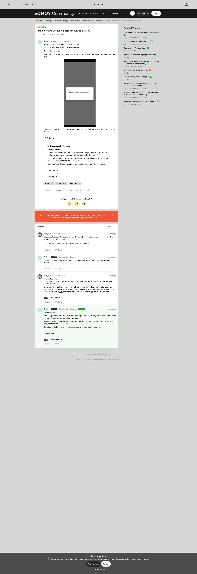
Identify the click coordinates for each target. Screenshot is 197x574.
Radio (34, 4)
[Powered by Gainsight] (98, 355)
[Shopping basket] (186, 4)
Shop (9, 4)
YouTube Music (61, 183)
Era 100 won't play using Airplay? (137, 77)
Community (39, 20)
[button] (143, 13)
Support (25, 4)
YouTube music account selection (137, 41)
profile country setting (58, 239)
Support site (113, 13)
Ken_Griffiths (48, 233)
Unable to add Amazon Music (135, 48)
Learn (17, 4)
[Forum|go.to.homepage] (54, 13)
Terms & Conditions (83, 360)
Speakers (127, 57)
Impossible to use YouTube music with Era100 (141, 32)
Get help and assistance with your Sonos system (62, 20)
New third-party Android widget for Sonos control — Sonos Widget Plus (140, 84)
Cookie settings (97, 360)
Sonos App (49, 183)
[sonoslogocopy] (98, 4)
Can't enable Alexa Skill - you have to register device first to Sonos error (141, 62)
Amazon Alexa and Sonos (133, 66)
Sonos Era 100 (75, 183)
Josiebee (47, 41)
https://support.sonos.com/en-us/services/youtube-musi (69, 243)
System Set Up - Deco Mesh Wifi (136, 70)
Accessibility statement (113, 360)
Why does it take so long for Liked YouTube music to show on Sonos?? (141, 93)
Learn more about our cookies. (138, 559)
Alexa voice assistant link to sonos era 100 (140, 101)
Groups (103, 13)
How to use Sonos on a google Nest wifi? (140, 54)
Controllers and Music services (93, 20)
